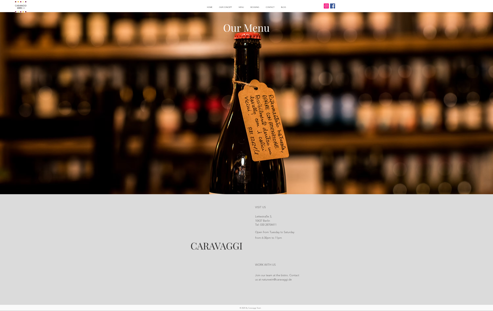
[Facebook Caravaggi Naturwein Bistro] (332, 5)
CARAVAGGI (217, 245)
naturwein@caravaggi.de (277, 279)
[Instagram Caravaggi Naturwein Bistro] (326, 5)
